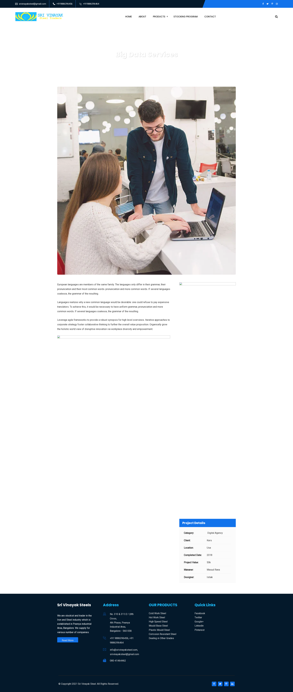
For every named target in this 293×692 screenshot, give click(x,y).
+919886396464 (91, 3)
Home (128, 16)
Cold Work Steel (157, 613)
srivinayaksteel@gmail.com (32, 3)
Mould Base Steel (158, 625)
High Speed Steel (158, 621)
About (142, 16)
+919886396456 (64, 3)
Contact (210, 16)
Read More (68, 640)
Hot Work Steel (157, 617)
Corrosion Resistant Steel (162, 634)
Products (159, 16)
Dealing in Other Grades (161, 638)
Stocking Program (186, 16)
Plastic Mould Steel (159, 630)
